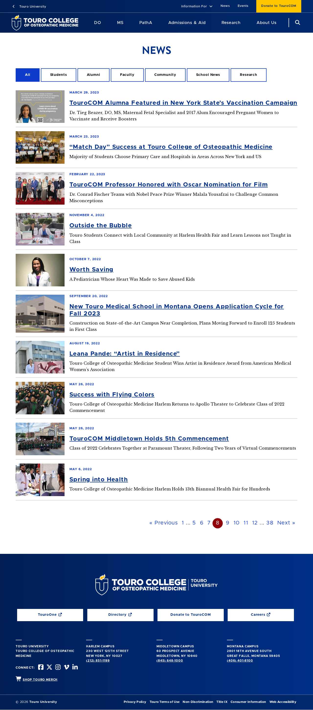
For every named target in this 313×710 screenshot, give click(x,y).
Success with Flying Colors (112, 395)
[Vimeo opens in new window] (66, 668)
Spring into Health (98, 480)
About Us (267, 23)
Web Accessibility (282, 702)
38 (269, 523)
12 (255, 523)
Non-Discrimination (198, 702)
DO (97, 23)
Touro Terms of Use (165, 702)
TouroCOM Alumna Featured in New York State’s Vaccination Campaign (183, 103)
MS (120, 23)
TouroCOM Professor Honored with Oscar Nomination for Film (168, 185)
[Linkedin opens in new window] (74, 668)
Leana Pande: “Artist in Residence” (124, 354)
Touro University (32, 6)
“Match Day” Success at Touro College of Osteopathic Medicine (171, 147)
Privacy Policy (135, 702)
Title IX (221, 702)
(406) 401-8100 (240, 660)
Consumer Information (248, 702)
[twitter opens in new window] (49, 668)
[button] (197, 6)
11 (246, 523)
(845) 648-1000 (169, 660)
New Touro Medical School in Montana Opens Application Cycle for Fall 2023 (176, 310)
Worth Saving (91, 270)
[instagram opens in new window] (57, 668)
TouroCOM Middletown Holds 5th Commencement (149, 439)
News (225, 6)
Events (243, 6)
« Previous (163, 523)
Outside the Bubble (100, 226)
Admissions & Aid (187, 23)
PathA (145, 23)
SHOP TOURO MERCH (40, 679)
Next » (286, 523)
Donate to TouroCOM (278, 6)
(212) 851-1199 (98, 660)
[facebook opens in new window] (40, 668)
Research (231, 23)
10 (237, 523)
